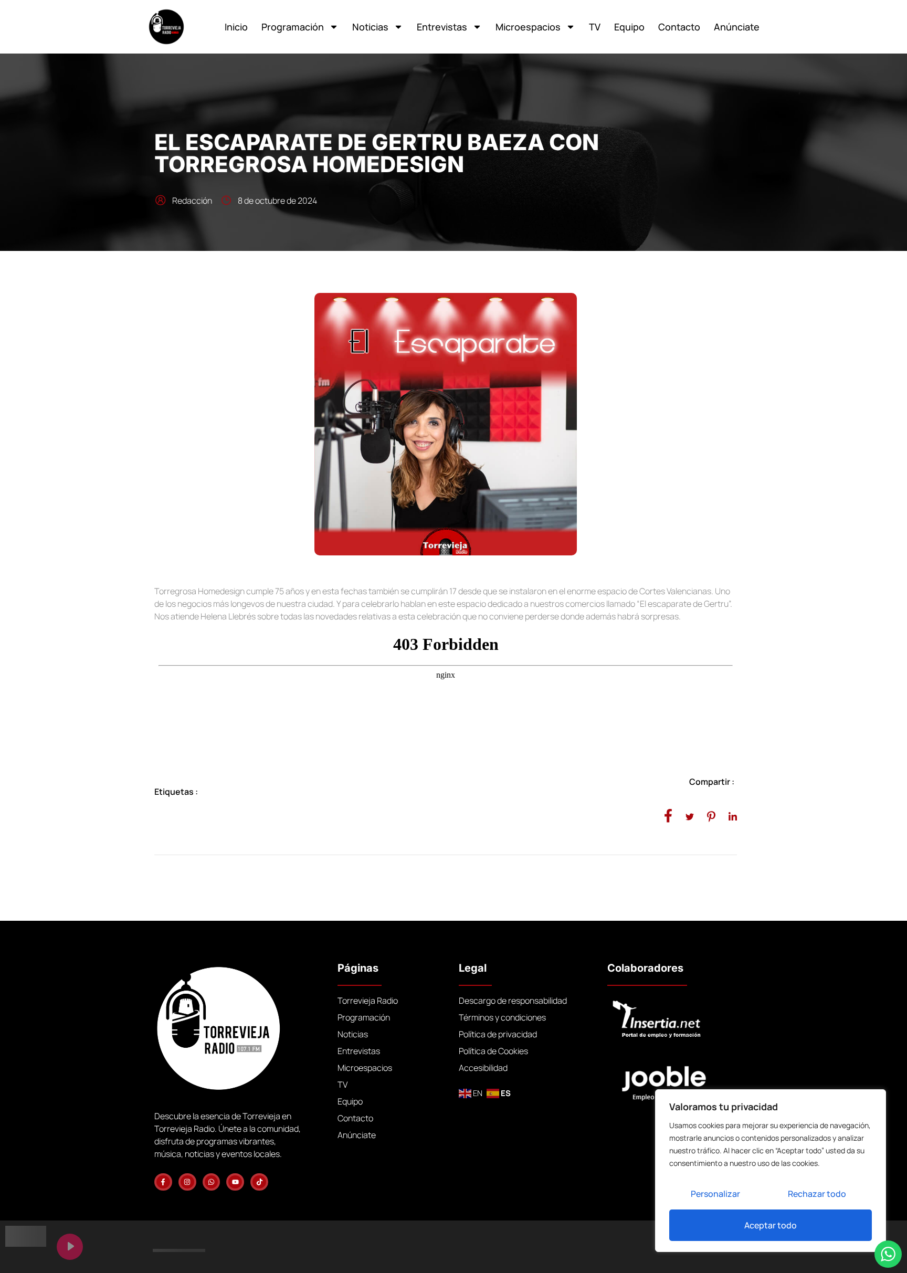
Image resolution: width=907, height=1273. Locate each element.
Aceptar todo (770, 1225)
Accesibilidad (483, 1068)
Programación (292, 27)
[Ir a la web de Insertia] (672, 1019)
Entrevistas (442, 27)
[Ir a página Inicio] (166, 26)
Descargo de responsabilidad (513, 1000)
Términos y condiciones (502, 1017)
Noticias (370, 27)
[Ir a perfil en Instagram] (187, 1182)
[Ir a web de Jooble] (679, 1079)
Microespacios (528, 27)
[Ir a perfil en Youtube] (235, 1182)
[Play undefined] (70, 1247)
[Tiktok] (259, 1182)
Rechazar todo (817, 1194)
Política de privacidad (498, 1034)
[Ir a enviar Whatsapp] (211, 1182)
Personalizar (715, 1194)
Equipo (629, 27)
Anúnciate (737, 27)
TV (594, 27)
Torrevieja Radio (368, 1000)
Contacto (679, 27)
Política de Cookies (493, 1051)
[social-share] (668, 815)
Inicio (236, 27)
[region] (770, 1170)
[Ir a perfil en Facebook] (163, 1182)
